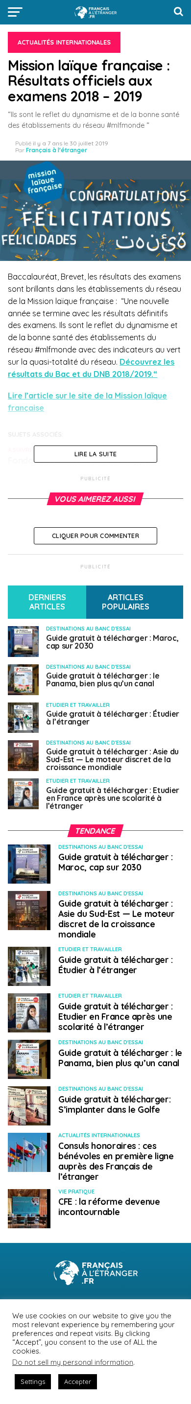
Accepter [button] (77, 1381)
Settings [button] (33, 1381)
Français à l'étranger (56, 150)
